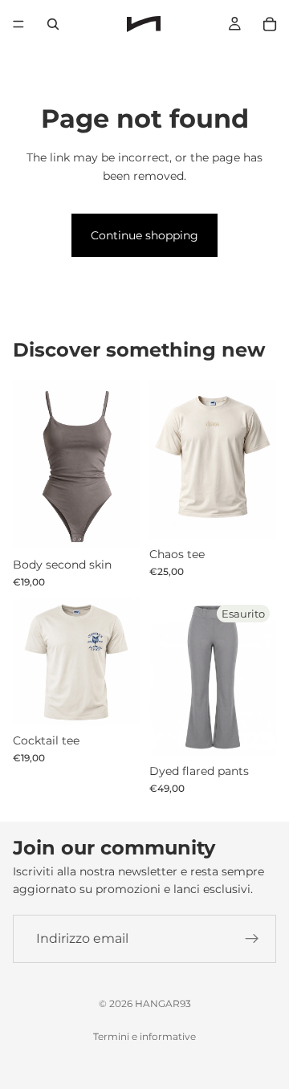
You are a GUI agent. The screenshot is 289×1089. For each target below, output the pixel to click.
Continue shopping (144, 235)
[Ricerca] (53, 24)
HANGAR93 (163, 1003)
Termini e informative (144, 1036)
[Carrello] (269, 24)
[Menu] (18, 24)
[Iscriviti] (252, 939)
